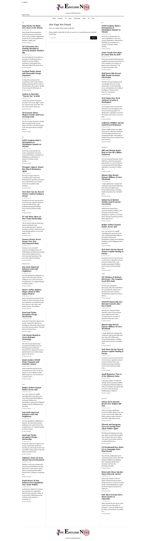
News (70, 18)
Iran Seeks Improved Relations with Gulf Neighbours (30, 269)
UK (89, 18)
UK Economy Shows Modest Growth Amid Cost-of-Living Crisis (33, 115)
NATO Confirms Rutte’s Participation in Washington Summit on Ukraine (31, 143)
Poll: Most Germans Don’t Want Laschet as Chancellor (112, 497)
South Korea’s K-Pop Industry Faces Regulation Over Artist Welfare (32, 483)
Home (54, 18)
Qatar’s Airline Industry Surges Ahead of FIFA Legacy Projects (31, 292)
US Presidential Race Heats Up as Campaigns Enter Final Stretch (112, 449)
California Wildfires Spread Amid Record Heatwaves (113, 124)
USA (93, 18)
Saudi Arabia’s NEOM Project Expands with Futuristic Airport (31, 362)
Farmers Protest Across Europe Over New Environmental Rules (31, 241)
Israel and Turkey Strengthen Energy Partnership (29, 314)
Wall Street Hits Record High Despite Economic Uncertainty (111, 75)
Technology (77, 18)
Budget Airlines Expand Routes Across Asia (31, 389)
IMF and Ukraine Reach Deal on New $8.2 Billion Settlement (112, 152)
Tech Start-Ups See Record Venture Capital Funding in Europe (33, 194)
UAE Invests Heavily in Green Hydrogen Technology (31, 337)
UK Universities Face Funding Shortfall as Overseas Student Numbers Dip (33, 49)
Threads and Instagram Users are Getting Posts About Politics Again (111, 426)
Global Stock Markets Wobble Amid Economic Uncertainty (111, 202)
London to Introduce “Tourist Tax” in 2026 (31, 95)
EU (65, 18)
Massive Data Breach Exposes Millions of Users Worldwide (112, 177)
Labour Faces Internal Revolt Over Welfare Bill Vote (111, 404)
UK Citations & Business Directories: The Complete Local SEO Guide (112, 279)
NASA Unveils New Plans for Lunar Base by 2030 (112, 54)
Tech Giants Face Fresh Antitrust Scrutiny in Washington (111, 100)
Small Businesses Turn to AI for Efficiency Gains (112, 375)
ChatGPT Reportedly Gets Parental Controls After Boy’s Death (112, 304)
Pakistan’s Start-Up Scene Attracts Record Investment (33, 459)
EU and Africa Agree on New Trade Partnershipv (32, 218)
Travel (84, 18)
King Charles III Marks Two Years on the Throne (32, 27)
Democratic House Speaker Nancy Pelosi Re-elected (112, 473)
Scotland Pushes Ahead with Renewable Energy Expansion (31, 73)
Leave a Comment (27, 42)
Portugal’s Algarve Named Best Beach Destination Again (32, 169)
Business (60, 18)
